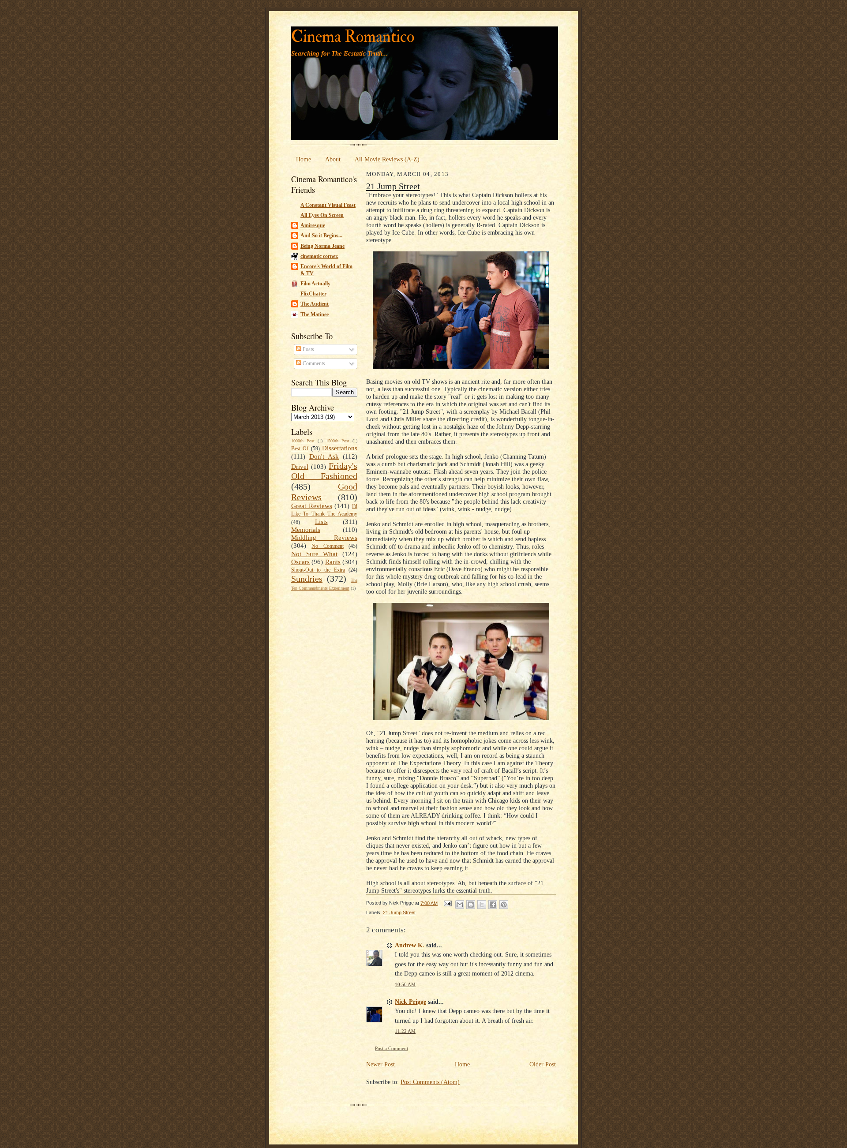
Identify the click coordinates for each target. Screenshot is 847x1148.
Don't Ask (324, 456)
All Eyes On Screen (322, 215)
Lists (321, 521)
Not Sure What (314, 553)
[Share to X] (481, 904)
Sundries (306, 578)
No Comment (327, 546)
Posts (307, 349)
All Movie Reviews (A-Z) (387, 159)
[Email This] (459, 904)
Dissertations (339, 448)
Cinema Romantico (352, 36)
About (333, 159)
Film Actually (315, 283)
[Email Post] (447, 903)
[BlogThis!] (470, 904)
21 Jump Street (393, 186)
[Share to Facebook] (492, 904)
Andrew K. (409, 945)
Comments (313, 363)
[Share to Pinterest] (503, 904)
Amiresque (312, 225)
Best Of (299, 448)
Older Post (542, 1064)
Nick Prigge (410, 1001)
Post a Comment (391, 1048)
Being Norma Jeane (322, 246)
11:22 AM (405, 1031)
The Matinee (314, 314)
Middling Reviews (324, 537)
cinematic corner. (319, 256)
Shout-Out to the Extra (318, 570)
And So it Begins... (321, 235)
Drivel (299, 466)
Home (303, 159)
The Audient (314, 304)
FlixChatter (313, 294)
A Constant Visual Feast (328, 205)
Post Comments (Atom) (430, 1081)
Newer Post (380, 1064)
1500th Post (337, 440)
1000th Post (303, 440)
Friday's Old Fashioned (324, 471)
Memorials (305, 529)
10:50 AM (405, 984)
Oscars (300, 561)
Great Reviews (311, 505)
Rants (333, 561)
